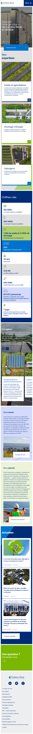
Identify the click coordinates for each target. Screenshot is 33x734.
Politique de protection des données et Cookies (15, 724)
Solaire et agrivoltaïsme (8, 702)
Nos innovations (6, 699)
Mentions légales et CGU (9, 721)
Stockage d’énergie (7, 705)
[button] (28, 3)
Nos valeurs (5, 691)
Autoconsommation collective (10, 713)
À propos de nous (11, 47)
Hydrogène (5, 708)
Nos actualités (6, 719)
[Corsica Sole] (7, 3)
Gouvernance (6, 694)
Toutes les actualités (9, 636)
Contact (4, 727)
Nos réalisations (6, 716)
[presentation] (7, 348)
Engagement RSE (7, 697)
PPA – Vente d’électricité (9, 710)
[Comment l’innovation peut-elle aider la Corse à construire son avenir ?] (16, 552)
